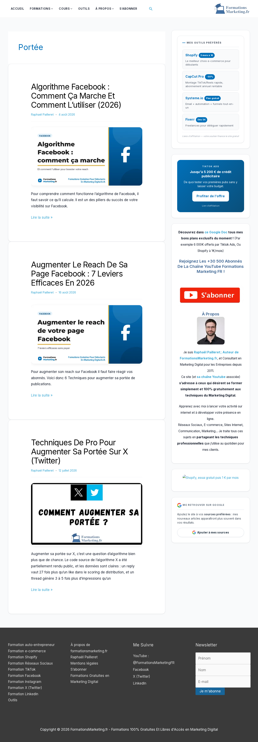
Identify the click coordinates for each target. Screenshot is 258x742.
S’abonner (79, 669)
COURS (64, 8)
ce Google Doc (216, 232)
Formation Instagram (24, 682)
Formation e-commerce (27, 651)
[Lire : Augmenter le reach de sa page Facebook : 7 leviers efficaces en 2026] (86, 334)
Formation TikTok (21, 669)
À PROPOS (103, 8)
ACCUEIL (17, 8)
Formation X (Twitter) (25, 688)
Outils (12, 700)
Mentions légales (84, 663)
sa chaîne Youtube (211, 377)
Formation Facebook (24, 676)
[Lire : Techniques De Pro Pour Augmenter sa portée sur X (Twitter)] (86, 514)
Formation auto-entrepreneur (31, 645)
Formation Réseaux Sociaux (30, 663)
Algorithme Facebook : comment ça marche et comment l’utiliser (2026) (76, 96)
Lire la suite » (42, 217)
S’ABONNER (128, 8)
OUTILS (84, 8)
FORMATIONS (40, 8)
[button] (151, 8)
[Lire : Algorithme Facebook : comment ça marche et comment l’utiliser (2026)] (86, 156)
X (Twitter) (141, 676)
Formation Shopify (22, 657)
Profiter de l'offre (211, 196)
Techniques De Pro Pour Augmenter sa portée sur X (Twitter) (79, 451)
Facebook (141, 670)
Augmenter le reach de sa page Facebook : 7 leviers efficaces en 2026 (79, 273)
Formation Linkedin (23, 694)
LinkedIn (139, 683)
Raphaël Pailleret (84, 657)
